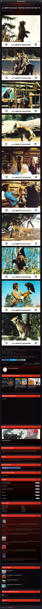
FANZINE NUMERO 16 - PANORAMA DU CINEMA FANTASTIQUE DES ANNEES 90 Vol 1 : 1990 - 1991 (20, 558)
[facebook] (11, 468)
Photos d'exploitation (16, 357)
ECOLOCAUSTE (21, 1)
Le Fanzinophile (4, 536)
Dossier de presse (20, 482)
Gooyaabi (14, 607)
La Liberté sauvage (19, 356)
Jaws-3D (3, 508)
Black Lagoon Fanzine (6, 544)
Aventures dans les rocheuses (10, 356)
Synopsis (20, 485)
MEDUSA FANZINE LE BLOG (7, 518)
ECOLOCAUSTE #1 (6, 440)
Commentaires (6, 595)
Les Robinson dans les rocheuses (7, 357)
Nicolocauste (4, 10)
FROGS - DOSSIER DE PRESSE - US (12, 579)
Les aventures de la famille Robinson (28, 356)
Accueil (3, 5)
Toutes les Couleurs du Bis (6, 552)
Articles (4, 594)
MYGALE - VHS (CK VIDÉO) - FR (7, 385)
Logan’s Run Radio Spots (6, 532)
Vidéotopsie (23, 511)
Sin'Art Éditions (4, 509)
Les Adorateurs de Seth (6, 541)
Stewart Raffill (22, 357)
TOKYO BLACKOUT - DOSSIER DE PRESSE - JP (14, 575)
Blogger (6, 607)
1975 (5, 356)
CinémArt (22, 505)
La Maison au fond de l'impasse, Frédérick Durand (11, 523)
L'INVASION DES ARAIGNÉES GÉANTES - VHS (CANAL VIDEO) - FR (21, 387)
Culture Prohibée (5, 507)
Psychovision (23, 508)
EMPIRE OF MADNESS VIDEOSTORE (8, 549)
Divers (20, 495)
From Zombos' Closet (6, 531)
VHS (20, 492)
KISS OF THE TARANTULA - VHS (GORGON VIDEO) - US (34, 386)
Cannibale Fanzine (5, 505)
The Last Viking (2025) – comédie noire (9, 528)
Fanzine (20, 498)
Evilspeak (22, 507)
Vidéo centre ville (5, 511)
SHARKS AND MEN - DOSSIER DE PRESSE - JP (14, 584)
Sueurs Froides (23, 509)
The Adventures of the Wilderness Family (10, 5)
